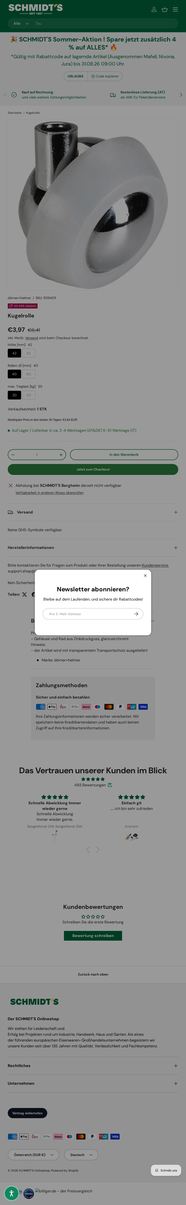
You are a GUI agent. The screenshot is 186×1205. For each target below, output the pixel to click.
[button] (11, 1193)
